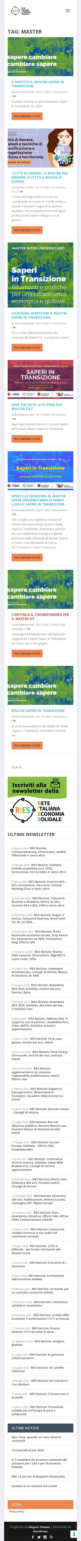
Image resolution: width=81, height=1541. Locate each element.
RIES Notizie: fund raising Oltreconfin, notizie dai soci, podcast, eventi (39, 1055)
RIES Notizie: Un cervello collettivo (38, 1369)
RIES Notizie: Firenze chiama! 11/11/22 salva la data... (36, 1330)
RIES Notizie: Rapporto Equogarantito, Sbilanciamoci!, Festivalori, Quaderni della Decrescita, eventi (38, 1094)
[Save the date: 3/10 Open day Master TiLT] (40, 379)
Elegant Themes (39, 1527)
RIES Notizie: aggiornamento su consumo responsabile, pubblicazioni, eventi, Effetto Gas (36, 1074)
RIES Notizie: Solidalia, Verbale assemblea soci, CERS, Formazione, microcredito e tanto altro (39, 868)
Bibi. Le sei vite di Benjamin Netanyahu (38, 1476)
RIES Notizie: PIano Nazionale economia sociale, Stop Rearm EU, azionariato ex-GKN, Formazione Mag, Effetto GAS (40, 937)
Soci (14, 191)
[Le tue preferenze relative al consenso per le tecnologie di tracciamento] (74, 1534)
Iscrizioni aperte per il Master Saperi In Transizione (39, 315)
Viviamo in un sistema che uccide (34, 1486)
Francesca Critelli (23, 187)
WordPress (40, 1531)
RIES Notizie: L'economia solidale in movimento (40, 1303)
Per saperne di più (27, 116)
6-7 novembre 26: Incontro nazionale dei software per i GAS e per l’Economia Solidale (39, 1463)
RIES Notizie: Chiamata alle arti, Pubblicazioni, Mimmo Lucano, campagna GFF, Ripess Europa (39, 1199)
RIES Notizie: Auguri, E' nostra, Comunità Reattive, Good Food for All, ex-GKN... (38, 918)
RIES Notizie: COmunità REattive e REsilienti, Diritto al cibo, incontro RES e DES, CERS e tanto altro (38, 901)
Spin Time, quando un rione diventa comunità (36, 1438)
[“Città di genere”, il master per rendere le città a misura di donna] (40, 148)
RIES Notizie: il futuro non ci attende (40, 1395)
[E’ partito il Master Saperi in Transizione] (40, 56)
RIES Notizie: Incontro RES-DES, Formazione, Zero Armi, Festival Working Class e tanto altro (38, 885)
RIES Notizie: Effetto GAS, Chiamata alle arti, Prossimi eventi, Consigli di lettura (39, 1182)
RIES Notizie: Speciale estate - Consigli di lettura (40, 1110)
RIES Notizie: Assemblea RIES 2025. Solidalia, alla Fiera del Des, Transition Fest (38, 1005)
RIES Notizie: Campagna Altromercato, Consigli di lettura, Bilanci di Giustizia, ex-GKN (39, 972)
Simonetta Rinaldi (24, 92)
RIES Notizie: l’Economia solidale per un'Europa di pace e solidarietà (37, 1410)
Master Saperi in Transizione (38, 711)
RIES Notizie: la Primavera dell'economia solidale (38, 1277)
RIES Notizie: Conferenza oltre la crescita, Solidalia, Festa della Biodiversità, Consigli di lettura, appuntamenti (37, 1164)
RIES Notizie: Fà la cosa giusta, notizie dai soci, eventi (37, 1040)
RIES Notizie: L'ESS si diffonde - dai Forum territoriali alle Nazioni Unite (36, 1249)
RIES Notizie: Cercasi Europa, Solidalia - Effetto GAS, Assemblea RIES (35, 1145)
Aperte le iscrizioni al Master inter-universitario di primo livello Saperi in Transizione (39, 500)
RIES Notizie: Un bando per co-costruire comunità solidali (40, 1290)
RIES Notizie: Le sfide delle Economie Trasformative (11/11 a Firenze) (40, 1316)
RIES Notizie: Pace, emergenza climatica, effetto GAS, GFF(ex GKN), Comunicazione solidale (40, 1216)
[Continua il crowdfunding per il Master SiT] (40, 589)
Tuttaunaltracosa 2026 (28, 1450)
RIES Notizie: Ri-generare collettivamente (38, 1356)
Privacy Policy (16, 1511)
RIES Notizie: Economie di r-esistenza (40, 1264)
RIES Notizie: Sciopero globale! (38, 1343)
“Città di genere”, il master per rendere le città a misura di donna (40, 177)
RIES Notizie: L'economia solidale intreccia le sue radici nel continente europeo (38, 1232)
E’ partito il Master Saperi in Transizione (38, 84)
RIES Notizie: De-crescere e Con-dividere (40, 1382)
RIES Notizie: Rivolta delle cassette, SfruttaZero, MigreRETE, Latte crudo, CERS (39, 955)
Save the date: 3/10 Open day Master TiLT (37, 407)
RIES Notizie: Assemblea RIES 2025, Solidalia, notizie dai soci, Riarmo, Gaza (38, 988)
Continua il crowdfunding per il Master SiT (40, 617)
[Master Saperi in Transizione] (40, 685)
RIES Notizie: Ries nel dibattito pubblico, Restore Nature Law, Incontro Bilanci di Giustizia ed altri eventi (39, 1127)
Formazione (60, 92)
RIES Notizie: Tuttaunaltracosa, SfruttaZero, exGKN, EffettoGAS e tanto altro (39, 851)
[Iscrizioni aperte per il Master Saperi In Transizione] (40, 275)
